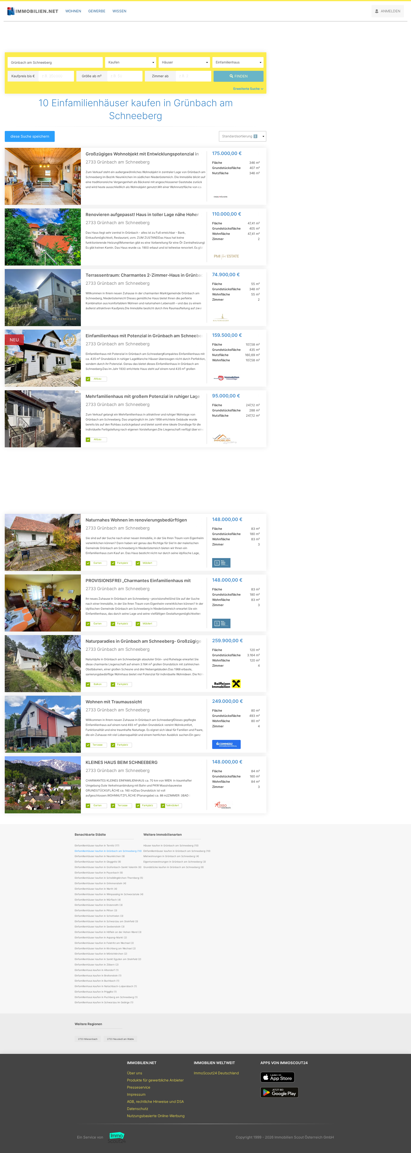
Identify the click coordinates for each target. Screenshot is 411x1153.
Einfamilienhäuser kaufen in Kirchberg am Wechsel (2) (105, 948)
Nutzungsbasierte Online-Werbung (156, 1116)
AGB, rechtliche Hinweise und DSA (155, 1101)
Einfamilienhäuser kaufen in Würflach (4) (98, 899)
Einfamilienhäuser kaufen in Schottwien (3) (99, 915)
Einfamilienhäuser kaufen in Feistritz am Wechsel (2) (104, 942)
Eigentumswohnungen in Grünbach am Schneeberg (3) (174, 861)
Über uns (134, 1073)
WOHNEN (73, 11)
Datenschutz (137, 1108)
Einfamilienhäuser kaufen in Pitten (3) (96, 910)
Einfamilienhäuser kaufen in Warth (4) (96, 888)
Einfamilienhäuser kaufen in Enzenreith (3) (99, 904)
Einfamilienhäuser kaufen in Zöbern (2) (97, 964)
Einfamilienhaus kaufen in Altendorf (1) (97, 970)
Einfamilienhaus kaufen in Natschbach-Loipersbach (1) (106, 986)
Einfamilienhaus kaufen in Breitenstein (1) (98, 975)
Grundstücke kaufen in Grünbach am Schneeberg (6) (173, 867)
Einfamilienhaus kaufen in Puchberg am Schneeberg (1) (106, 997)
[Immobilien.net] (32, 11)
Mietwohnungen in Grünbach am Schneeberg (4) (171, 856)
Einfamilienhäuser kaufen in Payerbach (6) (99, 872)
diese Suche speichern (29, 136)
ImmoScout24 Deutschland (216, 1073)
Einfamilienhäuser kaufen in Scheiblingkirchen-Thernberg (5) (109, 877)
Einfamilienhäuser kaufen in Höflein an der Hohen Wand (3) (108, 932)
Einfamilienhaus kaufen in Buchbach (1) (97, 980)
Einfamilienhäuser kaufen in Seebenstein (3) (100, 926)
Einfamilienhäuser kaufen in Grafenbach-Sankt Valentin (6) (108, 867)
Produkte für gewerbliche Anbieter (155, 1080)
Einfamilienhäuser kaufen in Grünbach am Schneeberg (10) (176, 850)
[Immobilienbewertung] (114, 1137)
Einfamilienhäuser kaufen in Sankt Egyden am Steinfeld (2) (108, 959)
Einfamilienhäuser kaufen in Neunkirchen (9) (100, 856)
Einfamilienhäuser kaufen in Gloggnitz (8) (98, 861)
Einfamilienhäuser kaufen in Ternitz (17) (97, 845)
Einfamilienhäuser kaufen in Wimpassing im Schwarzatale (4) (109, 894)
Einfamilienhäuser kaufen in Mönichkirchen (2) (101, 953)
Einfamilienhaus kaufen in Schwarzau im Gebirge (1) (104, 1002)
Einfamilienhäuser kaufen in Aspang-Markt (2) (101, 937)
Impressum (136, 1094)
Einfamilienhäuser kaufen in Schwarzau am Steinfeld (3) (106, 921)
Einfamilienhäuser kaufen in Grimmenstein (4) (100, 883)
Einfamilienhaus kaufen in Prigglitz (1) (96, 991)
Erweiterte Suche (246, 89)
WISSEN (119, 11)
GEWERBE (96, 11)
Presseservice (138, 1087)
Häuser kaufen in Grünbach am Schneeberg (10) (171, 845)
